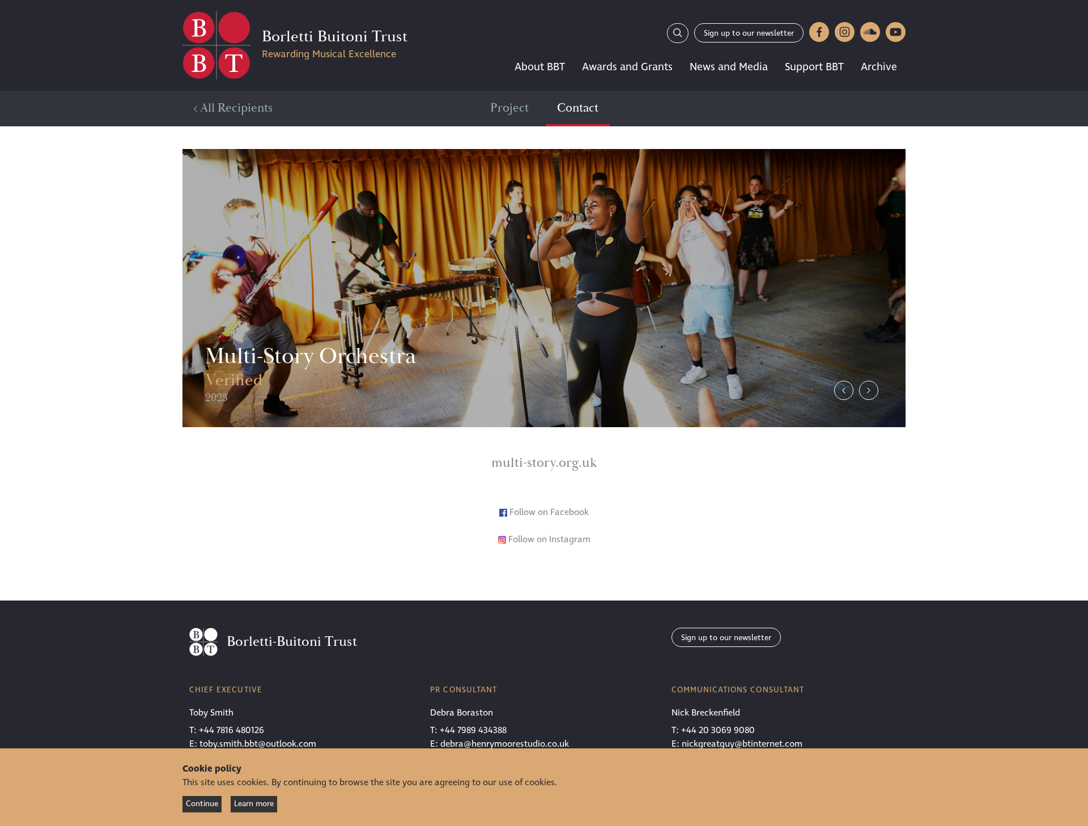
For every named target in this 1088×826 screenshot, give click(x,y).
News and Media (729, 66)
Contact (577, 108)
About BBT (540, 66)
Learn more (254, 803)
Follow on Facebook (549, 512)
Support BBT (814, 66)
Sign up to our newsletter (749, 33)
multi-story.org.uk (544, 462)
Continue (202, 803)
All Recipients (235, 108)
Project (509, 108)
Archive (879, 66)
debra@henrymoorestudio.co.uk (504, 744)
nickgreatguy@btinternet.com (742, 744)
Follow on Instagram (548, 539)
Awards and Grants (627, 66)
